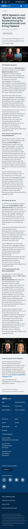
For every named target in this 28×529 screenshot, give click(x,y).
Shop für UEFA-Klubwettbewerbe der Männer (7, 445)
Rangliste (4, 430)
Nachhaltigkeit (6, 410)
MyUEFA (17, 423)
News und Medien (20, 410)
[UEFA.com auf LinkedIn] (23, 481)
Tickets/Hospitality (7, 434)
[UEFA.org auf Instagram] (16, 481)
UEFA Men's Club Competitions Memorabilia (6, 453)
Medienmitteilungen (7, 33)
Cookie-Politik (6, 504)
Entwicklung (18, 406)
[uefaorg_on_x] (4, 481)
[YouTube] (4, 488)
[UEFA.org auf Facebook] (10, 481)
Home (6, 6)
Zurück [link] (5, 11)
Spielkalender (6, 426)
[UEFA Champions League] (2, 2)
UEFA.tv (4, 423)
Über (3, 402)
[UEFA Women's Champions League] (5, 2)
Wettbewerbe (5, 406)
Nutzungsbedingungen (8, 496)
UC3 (16, 426)
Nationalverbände (20, 402)
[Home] (7, 398)
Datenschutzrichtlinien (8, 500)
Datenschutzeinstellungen (9, 508)
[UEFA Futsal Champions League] (8, 2)
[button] (25, 6)
